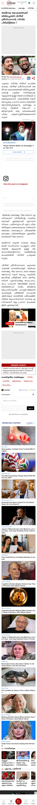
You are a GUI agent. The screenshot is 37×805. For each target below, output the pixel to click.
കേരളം (21, 8)
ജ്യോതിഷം (16, 381)
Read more (9, 323)
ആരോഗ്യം (28, 381)
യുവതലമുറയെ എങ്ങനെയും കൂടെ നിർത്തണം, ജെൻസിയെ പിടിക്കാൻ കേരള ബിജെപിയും (8, 783)
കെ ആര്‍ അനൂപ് (16, 77)
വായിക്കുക (9, 748)
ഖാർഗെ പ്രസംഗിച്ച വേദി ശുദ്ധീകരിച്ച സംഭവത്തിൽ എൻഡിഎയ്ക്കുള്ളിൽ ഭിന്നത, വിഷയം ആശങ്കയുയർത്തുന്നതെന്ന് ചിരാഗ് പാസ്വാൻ (23, 783)
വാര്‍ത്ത (5, 381)
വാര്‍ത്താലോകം (8, 8)
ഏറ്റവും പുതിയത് (12, 769)
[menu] (3, 3)
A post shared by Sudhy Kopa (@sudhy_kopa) (18, 210)
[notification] (34, 3)
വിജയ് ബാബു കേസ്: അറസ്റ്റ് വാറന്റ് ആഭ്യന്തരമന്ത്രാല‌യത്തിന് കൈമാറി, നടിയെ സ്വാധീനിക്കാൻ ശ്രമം (18, 370)
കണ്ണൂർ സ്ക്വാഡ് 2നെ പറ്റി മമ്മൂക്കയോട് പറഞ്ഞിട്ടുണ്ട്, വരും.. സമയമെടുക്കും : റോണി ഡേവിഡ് (8, 763)
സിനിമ (31, 8)
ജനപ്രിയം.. (7, 385)
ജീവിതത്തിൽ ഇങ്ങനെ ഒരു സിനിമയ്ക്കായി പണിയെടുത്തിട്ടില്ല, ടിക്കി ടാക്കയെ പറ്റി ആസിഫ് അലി (23, 763)
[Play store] (30, 3)
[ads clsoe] (35, 793)
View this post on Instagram (15, 184)
